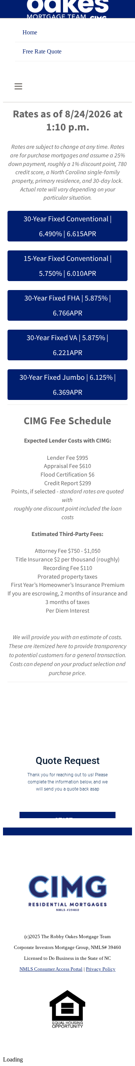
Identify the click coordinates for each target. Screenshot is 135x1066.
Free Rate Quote (42, 51)
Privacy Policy (101, 969)
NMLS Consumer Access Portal (51, 969)
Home (29, 32)
